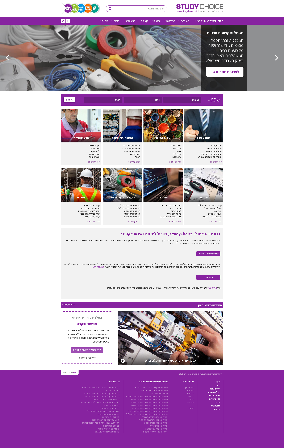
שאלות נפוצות (214, 392)
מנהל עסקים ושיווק (214, 148)
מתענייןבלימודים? (214, 100)
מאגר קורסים (214, 395)
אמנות (178, 151)
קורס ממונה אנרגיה (92, 205)
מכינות (104, 21)
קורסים (144, 21)
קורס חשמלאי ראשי (139, 408)
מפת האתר (215, 405)
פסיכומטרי (130, 21)
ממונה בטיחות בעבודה (90, 208)
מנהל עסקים (216, 145)
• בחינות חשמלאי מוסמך (110, 408)
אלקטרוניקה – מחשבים (131, 148)
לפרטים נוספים (227, 71)
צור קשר (216, 409)
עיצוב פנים (176, 156)
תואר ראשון (200, 21)
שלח (70, 99)
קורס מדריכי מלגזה (92, 216)
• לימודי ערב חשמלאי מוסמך (109, 428)
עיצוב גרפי (177, 154)
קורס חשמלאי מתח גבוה (137, 411)
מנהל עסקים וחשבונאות (212, 151)
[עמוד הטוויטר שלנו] (63, 21)
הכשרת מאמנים (149, 431)
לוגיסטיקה (95, 151)
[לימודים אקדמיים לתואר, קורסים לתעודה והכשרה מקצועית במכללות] (199, 11)
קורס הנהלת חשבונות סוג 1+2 (210, 205)
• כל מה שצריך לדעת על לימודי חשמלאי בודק (102, 396)
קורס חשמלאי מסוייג (132, 211)
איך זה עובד (212, 288)
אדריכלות (177, 148)
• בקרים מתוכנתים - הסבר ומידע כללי (105, 399)
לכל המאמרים (69, 304)
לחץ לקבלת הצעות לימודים (87, 350)
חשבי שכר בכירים (215, 213)
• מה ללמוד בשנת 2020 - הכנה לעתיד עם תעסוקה (100, 402)
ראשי (218, 382)
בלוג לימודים (214, 399)
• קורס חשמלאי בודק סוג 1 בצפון (107, 431)
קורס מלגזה (154, 426)
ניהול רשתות (176, 211)
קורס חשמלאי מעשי (132, 213)
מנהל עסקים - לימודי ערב (211, 154)
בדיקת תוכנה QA (174, 213)
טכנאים (157, 21)
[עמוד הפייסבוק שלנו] (68, 21)
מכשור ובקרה (135, 154)
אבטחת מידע (175, 208)
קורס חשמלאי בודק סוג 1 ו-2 (128, 208)
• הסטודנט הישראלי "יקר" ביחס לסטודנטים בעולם (101, 423)
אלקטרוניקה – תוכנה (132, 151)
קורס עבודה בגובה (152, 428)
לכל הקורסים (216, 161)
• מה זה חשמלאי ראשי (111, 426)
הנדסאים (170, 21)
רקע (218, 385)
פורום (218, 402)
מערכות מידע (94, 154)
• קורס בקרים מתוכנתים (111, 417)
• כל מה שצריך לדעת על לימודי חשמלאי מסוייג (102, 393)
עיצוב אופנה (176, 145)
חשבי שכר (218, 211)
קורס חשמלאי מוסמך (131, 216)
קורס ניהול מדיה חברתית (171, 205)
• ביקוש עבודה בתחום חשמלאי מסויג (106, 420)
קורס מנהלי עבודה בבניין (90, 213)
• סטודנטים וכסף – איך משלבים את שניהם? (103, 411)
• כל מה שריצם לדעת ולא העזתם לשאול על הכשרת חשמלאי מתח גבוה (100, 389)
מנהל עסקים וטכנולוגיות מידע (210, 156)
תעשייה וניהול (94, 156)
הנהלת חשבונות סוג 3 (213, 208)
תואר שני (185, 21)
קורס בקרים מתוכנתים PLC (136, 414)
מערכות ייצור (94, 145)
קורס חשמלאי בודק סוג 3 (130, 205)
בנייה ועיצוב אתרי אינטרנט (170, 216)
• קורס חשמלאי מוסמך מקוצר (108, 414)
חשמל (137, 156)
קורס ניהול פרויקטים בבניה (89, 211)
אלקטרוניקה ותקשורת (131, 145)
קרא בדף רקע (98, 267)
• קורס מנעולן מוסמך (112, 405)
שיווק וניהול (95, 148)
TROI (75, 372)
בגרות (116, 21)
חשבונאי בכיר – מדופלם (212, 216)
